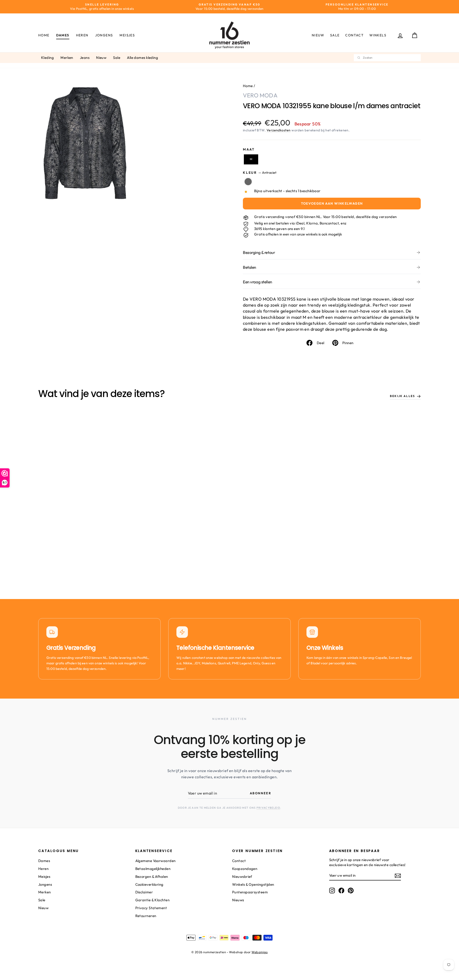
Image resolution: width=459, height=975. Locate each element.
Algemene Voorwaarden (155, 860)
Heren (82, 35)
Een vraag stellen (257, 281)
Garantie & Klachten (152, 900)
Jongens (104, 35)
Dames (62, 35)
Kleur (259, 172)
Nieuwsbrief (242, 876)
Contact (354, 35)
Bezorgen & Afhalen (151, 876)
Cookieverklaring (149, 884)
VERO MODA (260, 95)
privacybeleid (268, 807)
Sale (335, 35)
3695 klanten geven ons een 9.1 (279, 228)
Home (43, 35)
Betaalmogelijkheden (153, 868)
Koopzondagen (244, 868)
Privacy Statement (151, 908)
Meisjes (127, 35)
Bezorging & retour (259, 252)
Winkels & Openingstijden (253, 884)
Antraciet (248, 181)
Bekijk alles (402, 396)
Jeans (84, 57)
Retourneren (145, 915)
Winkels (377, 35)
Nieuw (318, 35)
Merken (66, 57)
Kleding (47, 57)
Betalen (249, 267)
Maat (249, 149)
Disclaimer (144, 892)
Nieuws (238, 900)
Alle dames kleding (142, 57)
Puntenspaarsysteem (250, 892)
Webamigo (259, 952)
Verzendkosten (279, 130)
